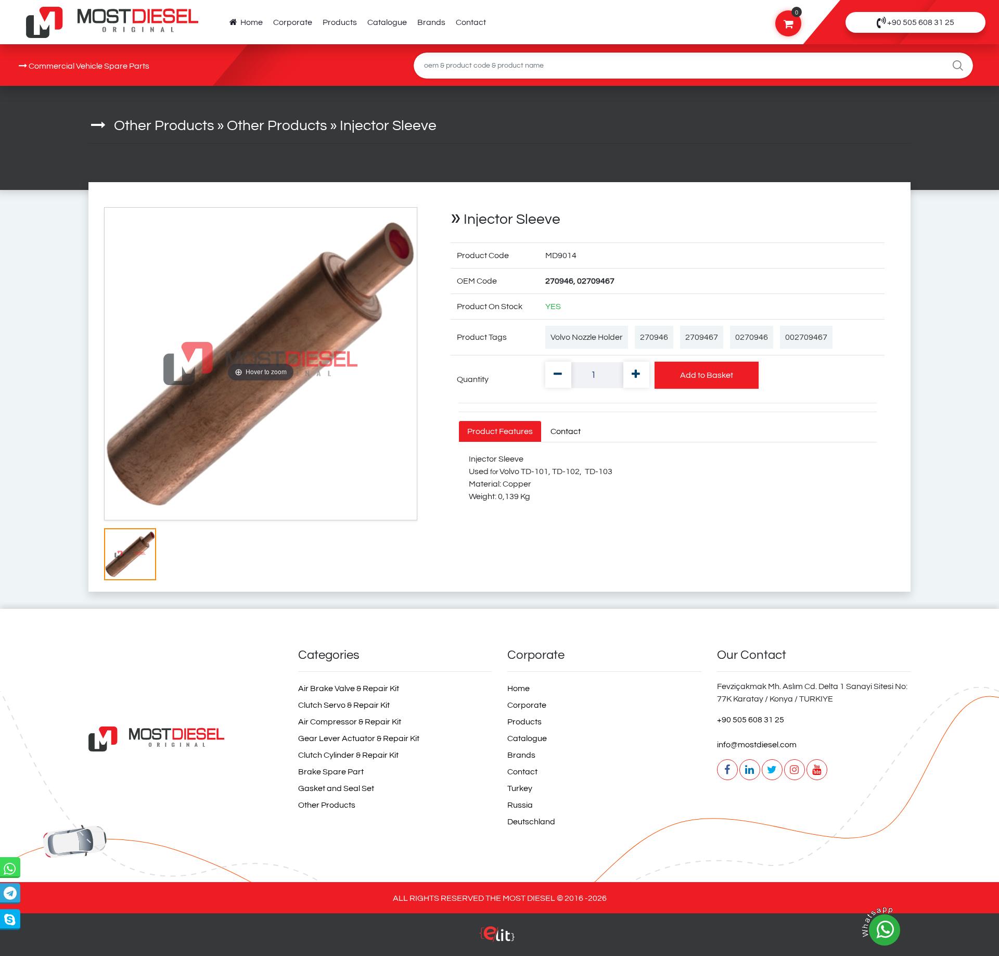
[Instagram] (794, 769)
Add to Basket (706, 375)
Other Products (164, 125)
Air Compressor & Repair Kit (349, 722)
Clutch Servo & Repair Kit (344, 705)
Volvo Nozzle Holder (586, 337)
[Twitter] (772, 769)
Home (250, 22)
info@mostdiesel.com (757, 745)
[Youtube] (816, 769)
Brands (431, 22)
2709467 (701, 337)
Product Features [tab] (500, 431)
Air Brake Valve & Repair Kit (348, 688)
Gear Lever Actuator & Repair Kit (358, 738)
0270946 (751, 337)
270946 (654, 337)
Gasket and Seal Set (336, 788)
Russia (520, 805)
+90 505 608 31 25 (750, 720)
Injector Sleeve (388, 125)
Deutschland (531, 822)
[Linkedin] (749, 769)
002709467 (806, 337)
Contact (471, 22)
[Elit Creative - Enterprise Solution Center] (497, 939)
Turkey (519, 788)
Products (340, 22)
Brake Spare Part (331, 772)
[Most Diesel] (185, 738)
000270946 (84, 594)
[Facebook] (727, 769)
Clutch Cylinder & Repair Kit (348, 755)
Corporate (292, 22)
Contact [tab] (565, 431)
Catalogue (387, 22)
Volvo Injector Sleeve (101, 594)
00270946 (73, 594)
